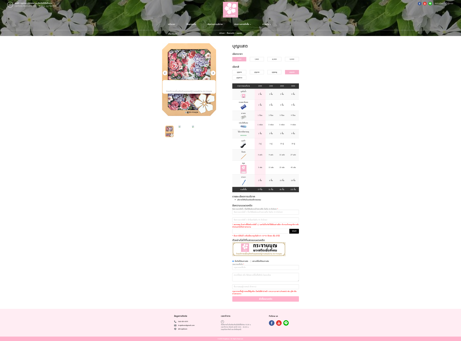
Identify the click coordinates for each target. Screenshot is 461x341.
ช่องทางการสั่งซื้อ (242, 24)
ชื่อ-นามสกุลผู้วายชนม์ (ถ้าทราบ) (242, 282)
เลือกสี (235, 67)
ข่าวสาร (266, 24)
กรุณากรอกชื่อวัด (238, 263)
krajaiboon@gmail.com (186, 325)
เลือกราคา (237, 54)
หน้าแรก (171, 24)
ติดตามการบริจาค (215, 24)
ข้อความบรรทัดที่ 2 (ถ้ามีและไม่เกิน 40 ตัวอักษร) (247, 216)
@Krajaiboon (182, 329)
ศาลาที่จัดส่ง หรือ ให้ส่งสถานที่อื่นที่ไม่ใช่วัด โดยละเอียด (249, 271)
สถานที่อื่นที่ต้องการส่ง (260, 261)
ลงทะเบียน (439, 3)
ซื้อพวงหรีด (191, 24)
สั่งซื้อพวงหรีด (265, 299)
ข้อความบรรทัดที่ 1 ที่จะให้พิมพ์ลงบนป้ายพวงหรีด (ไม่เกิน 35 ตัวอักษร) (255, 208)
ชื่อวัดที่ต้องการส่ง (241, 261)
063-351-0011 (183, 321)
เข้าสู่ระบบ (449, 3)
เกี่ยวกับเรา (173, 34)
